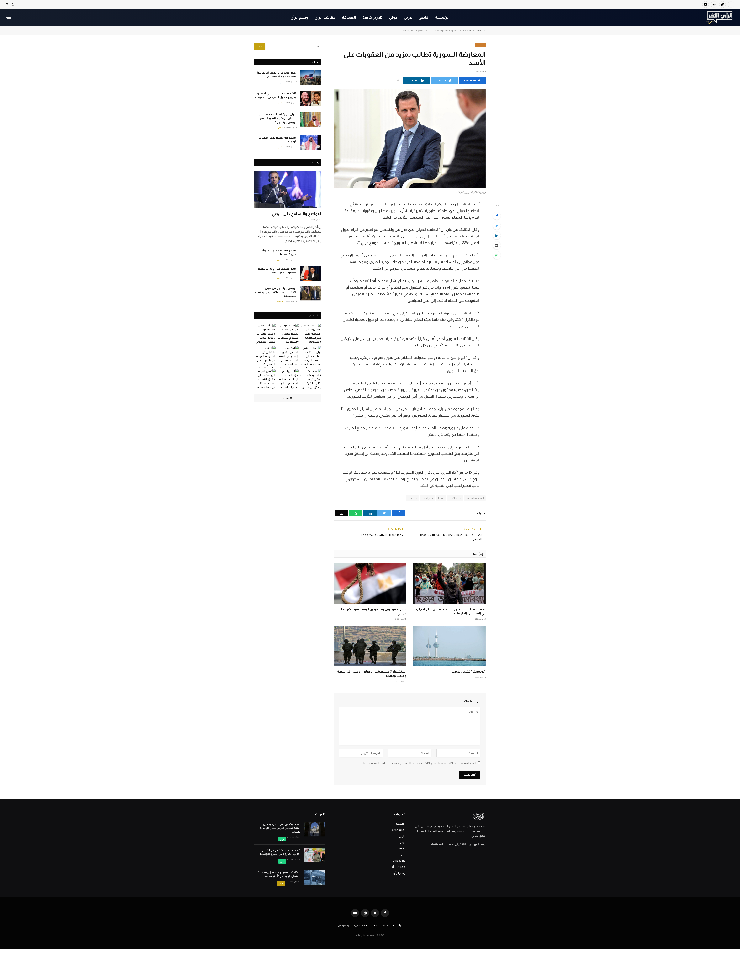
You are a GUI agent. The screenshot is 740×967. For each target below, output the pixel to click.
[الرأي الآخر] (719, 17)
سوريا (441, 498)
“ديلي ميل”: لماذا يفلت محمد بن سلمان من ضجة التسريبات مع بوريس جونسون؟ (277, 118)
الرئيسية (442, 17)
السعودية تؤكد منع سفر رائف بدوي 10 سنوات (278, 252)
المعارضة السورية (475, 498)
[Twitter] (497, 226)
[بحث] (7, 4)
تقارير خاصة (372, 17)
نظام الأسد (427, 498)
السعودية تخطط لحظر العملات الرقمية (278, 139)
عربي (408, 17)
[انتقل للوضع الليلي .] (13, 4)
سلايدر (401, 848)
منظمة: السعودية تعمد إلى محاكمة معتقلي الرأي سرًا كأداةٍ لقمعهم (279, 874)
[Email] (497, 245)
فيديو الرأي (399, 860)
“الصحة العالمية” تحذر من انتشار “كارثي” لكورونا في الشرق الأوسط (280, 851)
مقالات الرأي (325, 17)
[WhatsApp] (497, 255)
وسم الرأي (299, 17)
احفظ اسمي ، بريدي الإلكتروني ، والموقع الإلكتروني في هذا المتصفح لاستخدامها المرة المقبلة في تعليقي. (417, 762)
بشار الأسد (455, 498)
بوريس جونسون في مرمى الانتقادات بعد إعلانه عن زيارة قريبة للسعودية (276, 292)
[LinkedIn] (497, 235)
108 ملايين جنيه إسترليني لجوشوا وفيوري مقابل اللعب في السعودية (276, 95)
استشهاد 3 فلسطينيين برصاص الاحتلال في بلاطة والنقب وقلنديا (371, 673)
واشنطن (412, 498)
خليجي (424, 17)
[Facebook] (497, 216)
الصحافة (349, 17)
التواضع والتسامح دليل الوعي (296, 214)
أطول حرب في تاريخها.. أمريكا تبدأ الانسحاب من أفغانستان (277, 74)
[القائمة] (8, 17)
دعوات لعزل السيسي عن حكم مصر (381, 534)
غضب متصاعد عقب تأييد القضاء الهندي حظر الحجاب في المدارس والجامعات (451, 611)
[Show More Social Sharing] (398, 80)
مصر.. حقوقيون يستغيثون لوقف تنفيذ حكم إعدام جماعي (372, 611)
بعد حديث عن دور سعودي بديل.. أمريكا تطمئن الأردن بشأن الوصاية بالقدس (280, 827)
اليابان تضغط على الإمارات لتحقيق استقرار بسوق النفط (277, 270)
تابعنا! (286, 398)
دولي (393, 17)
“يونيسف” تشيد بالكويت (469, 671)
